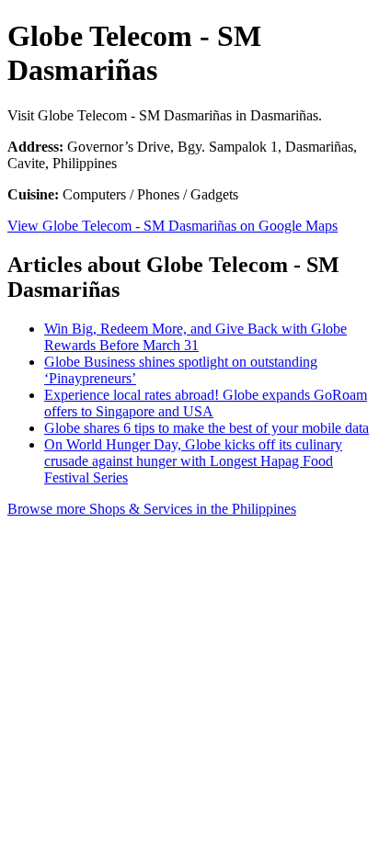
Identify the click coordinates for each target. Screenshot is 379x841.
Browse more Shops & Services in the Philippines (151, 509)
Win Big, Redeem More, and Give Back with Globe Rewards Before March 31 (195, 337)
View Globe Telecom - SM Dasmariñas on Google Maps (172, 225)
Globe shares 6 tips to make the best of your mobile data (206, 428)
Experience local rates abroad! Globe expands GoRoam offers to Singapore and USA (205, 403)
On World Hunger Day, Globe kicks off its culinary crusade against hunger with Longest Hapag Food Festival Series (193, 461)
